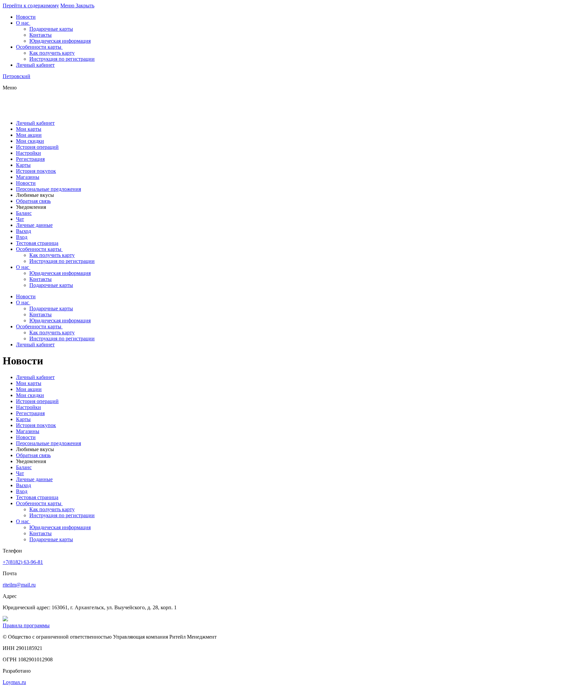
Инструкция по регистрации (62, 261)
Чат (20, 219)
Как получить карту (52, 255)
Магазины (27, 177)
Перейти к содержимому (31, 5)
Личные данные (34, 225)
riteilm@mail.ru (19, 585)
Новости (26, 183)
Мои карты (28, 129)
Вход (21, 237)
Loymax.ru (14, 682)
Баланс (24, 213)
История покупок (36, 171)
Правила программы (26, 625)
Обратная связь (33, 201)
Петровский (16, 76)
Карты (23, 165)
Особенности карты (38, 249)
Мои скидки (30, 141)
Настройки (28, 153)
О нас (22, 267)
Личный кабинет (35, 123)
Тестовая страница (37, 243)
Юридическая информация (60, 273)
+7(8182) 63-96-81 (23, 562)
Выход (23, 231)
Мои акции (29, 135)
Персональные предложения (48, 189)
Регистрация (30, 159)
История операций (37, 147)
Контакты (40, 279)
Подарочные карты (51, 285)
